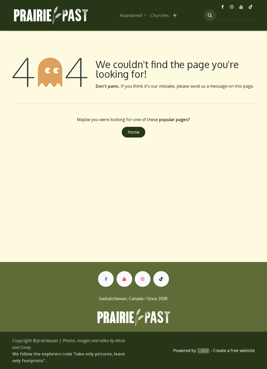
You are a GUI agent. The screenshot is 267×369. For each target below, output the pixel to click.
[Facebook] (222, 7)
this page (244, 86)
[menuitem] (133, 15)
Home (133, 132)
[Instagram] (232, 7)
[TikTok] (250, 7)
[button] (210, 15)
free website (242, 350)
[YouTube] (241, 7)
